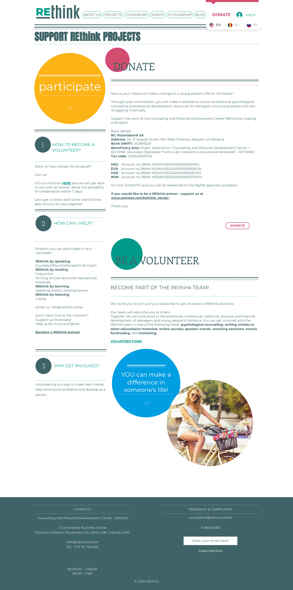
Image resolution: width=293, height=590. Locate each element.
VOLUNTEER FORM (126, 341)
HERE (66, 183)
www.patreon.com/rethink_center (140, 198)
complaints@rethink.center (211, 518)
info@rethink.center (67, 307)
